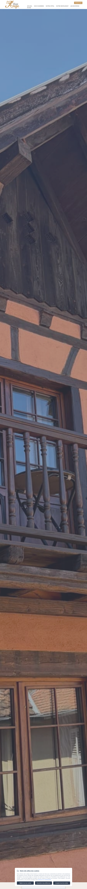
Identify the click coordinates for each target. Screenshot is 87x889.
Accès (29, 7)
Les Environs (74, 6)
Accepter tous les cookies (61, 883)
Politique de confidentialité (44, 879)
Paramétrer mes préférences (43, 883)
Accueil (29, 6)
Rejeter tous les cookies (25, 883)
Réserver (78, 3)
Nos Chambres (39, 6)
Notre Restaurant (62, 6)
